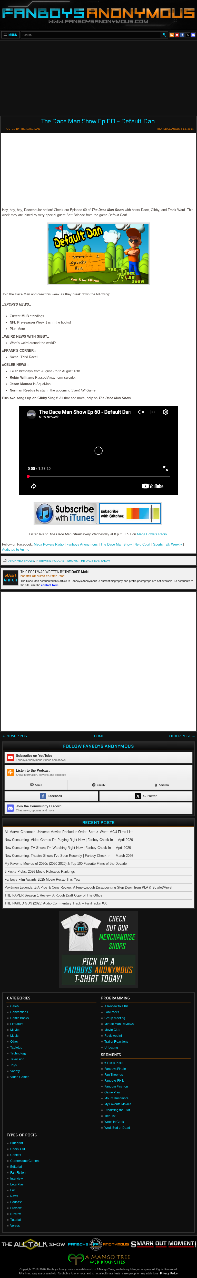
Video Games (19, 1077)
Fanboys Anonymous (82, 544)
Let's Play (17, 1184)
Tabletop (16, 1047)
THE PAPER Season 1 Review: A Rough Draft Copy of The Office (53, 895)
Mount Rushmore (116, 1098)
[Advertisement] (98, 76)
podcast (59, 560)
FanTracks (111, 1012)
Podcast (16, 1202)
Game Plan (112, 1092)
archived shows (21, 560)
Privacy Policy (169, 1273)
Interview (16, 1178)
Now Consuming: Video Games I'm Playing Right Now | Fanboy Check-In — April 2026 (69, 840)
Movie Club (112, 1030)
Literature (17, 1024)
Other (14, 1041)
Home (99, 736)
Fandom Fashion (116, 1086)
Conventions (19, 1012)
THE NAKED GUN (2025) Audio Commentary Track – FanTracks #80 (56, 903)
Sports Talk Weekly (168, 544)
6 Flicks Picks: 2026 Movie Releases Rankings (40, 871)
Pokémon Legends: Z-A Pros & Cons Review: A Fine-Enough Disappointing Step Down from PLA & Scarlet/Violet (88, 887)
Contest (15, 1155)
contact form (49, 585)
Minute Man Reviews (119, 1024)
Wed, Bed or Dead (117, 1128)
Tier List (109, 1116)
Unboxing (111, 1047)
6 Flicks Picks (113, 1063)
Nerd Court (142, 544)
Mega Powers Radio (152, 534)
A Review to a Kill (116, 1006)
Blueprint (16, 1143)
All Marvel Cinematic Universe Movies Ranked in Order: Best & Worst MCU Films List (69, 832)
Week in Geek (114, 1122)
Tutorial (15, 1220)
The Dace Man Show (116, 544)
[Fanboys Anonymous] (98, 14)
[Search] (164, 35)
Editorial (16, 1167)
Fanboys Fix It (114, 1080)
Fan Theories (113, 1074)
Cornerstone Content (25, 1161)
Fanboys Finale (115, 1069)
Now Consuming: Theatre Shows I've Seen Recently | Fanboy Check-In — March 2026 (69, 856)
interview (43, 560)
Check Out (17, 1149)
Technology (18, 1053)
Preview (16, 1208)
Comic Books (19, 1018)
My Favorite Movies (117, 1104)
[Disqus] (98, 662)
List (12, 1190)
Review (15, 1214)
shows (72, 560)
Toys (13, 1065)
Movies (15, 1030)
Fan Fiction (18, 1172)
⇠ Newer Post (16, 736)
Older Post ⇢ (182, 736)
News (14, 1196)
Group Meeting (114, 1018)
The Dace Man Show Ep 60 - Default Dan (98, 121)
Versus (15, 1225)
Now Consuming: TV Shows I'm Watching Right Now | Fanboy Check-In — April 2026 (68, 848)
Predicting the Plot (117, 1110)
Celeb (14, 1006)
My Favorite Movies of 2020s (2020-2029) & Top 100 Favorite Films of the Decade (66, 864)
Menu (12, 34)
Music (14, 1036)
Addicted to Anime (15, 549)
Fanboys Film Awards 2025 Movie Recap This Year (43, 879)
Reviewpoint (113, 1036)
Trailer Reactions (116, 1041)
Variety (15, 1071)
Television (17, 1059)
